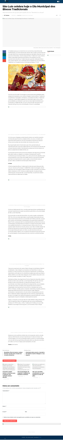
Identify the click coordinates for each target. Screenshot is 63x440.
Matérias (19, 15)
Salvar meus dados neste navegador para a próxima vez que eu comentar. (22, 417)
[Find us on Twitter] (5, 438)
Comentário (6, 390)
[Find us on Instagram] (7, 438)
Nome (4, 406)
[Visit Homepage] (10, 1)
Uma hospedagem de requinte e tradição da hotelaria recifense (24, 373)
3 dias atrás (35, 377)
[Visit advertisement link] (31, 427)
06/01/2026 (13, 15)
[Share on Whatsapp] (4, 54)
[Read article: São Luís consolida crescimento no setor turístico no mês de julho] (39, 367)
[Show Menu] (3, 1)
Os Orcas (40, 437)
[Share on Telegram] (4, 57)
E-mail (5, 411)
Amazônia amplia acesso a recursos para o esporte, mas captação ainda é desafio (9, 374)
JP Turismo (6, 15)
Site (26, 411)
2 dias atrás (20, 376)
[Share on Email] (4, 60)
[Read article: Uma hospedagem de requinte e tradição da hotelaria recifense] (24, 367)
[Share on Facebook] (4, 51)
